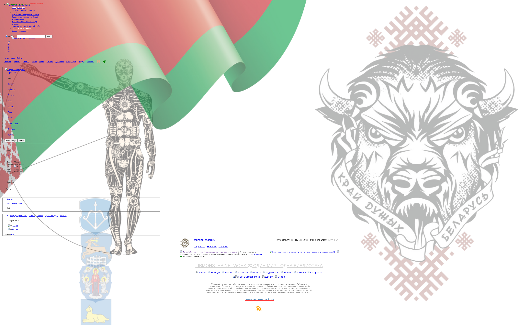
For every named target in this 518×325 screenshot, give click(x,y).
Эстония (288, 272)
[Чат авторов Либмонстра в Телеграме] (8, 49)
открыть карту (258, 254)
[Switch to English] (9, 42)
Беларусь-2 (316, 272)
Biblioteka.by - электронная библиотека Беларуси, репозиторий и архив (210, 252)
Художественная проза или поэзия (25, 14)
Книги (10, 117)
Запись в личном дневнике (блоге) (25, 17)
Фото (10, 100)
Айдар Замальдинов (16, 69)
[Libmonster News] (337, 239)
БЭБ (12, 234)
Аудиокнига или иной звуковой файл (26, 26)
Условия (32, 215)
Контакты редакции (204, 239)
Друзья (11, 83)
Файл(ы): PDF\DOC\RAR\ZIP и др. (24, 21)
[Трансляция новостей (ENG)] (8, 44)
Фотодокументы (18, 19)
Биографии (13, 123)
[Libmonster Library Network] (338, 252)
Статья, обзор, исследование (23, 10)
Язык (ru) (63, 215)
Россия (202, 272)
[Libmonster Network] (303, 252)
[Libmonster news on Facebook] (334, 239)
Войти (19, 57)
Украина (229, 272)
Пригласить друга (51, 215)
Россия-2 (301, 272)
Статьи (11, 95)
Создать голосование (20, 31)
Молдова (256, 272)
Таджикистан (272, 272)
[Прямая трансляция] (307, 239)
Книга (14, 12)
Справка (40, 215)
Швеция (269, 276)
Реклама (223, 246)
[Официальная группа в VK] (9, 51)
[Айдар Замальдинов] (6, 69)
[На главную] (185, 246)
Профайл (12, 72)
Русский (15, 229)
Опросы (11, 128)
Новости (212, 246)
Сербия (281, 276)
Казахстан (243, 272)
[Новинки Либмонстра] (332, 239)
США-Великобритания (249, 276)
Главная (10, 199)
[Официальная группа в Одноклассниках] (8, 47)
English (15, 225)
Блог (10, 111)
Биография (16, 24)
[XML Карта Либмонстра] (259, 309)
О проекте (199, 246)
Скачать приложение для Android (259, 299)
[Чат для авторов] (292, 239)
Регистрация (9, 57)
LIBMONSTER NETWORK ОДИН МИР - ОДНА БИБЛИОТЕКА (259, 265)
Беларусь (215, 272)
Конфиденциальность (18, 215)
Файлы (11, 106)
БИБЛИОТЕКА (23, 38)
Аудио (10, 134)
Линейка (11, 89)
